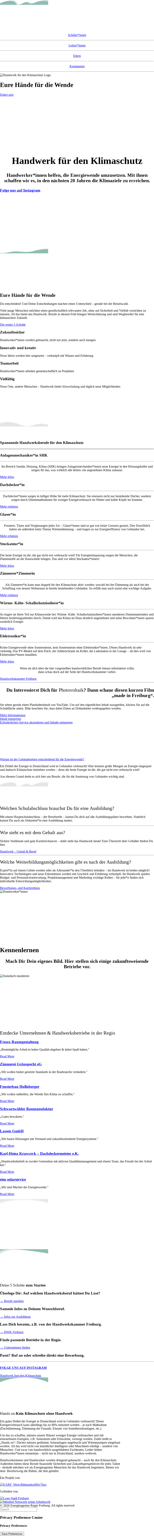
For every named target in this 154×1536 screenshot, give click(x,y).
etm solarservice (13, 1179)
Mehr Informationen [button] (12, 715)
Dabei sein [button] (6, 94)
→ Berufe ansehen (12, 1301)
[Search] (18, 1509)
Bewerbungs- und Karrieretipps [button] (20, 888)
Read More (7, 1056)
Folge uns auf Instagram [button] (20, 190)
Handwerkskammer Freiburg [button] (18, 678)
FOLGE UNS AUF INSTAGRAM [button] (23, 1367)
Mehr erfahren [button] (9, 506)
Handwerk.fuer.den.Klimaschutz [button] (20, 1375)
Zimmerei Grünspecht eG (21, 1064)
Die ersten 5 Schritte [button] (13, 324)
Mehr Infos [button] (7, 477)
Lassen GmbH (12, 1131)
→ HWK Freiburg (11, 1332)
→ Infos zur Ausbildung (15, 1316)
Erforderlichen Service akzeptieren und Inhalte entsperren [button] (36, 722)
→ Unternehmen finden (15, 1347)
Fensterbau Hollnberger (19, 1086)
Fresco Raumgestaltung (19, 1042)
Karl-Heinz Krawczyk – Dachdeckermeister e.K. (39, 1153)
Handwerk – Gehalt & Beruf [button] (18, 851)
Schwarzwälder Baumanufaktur (26, 1109)
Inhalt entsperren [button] (10, 719)
